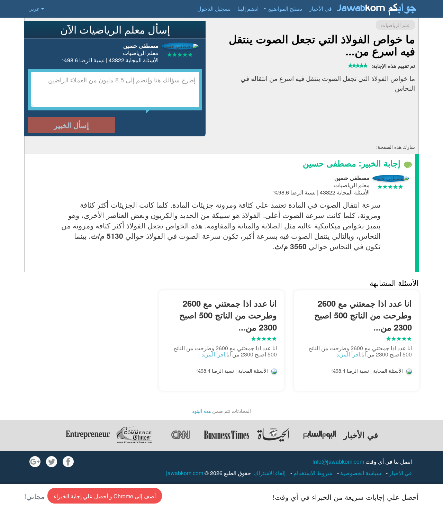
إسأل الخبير (71, 125)
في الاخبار (400, 473)
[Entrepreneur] (87, 434)
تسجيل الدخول (213, 8)
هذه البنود (201, 410)
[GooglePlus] (34, 461)
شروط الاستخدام (312, 473)
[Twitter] (51, 461)
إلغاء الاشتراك (270, 473)
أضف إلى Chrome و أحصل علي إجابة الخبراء (105, 496)
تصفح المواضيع (285, 8)
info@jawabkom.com (338, 461)
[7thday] (319, 434)
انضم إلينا (248, 8)
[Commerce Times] (133, 434)
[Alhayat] (273, 434)
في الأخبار (320, 8)
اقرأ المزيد (348, 354)
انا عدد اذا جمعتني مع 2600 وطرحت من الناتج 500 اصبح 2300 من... (363, 315)
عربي (33, 8)
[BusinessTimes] (226, 434)
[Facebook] (68, 461)
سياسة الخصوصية (360, 473)
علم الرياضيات (395, 24)
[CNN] (180, 434)
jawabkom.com (184, 473)
